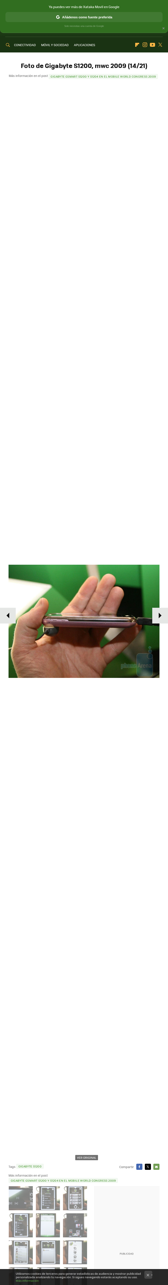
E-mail (156, 1167)
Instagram (144, 44)
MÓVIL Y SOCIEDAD (55, 45)
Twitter (160, 44)
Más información (27, 1280)
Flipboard (137, 44)
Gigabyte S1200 (30, 1166)
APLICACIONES (84, 45)
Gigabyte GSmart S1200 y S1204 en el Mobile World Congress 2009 (103, 76)
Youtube (152, 44)
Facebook (139, 1167)
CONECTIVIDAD (25, 45)
